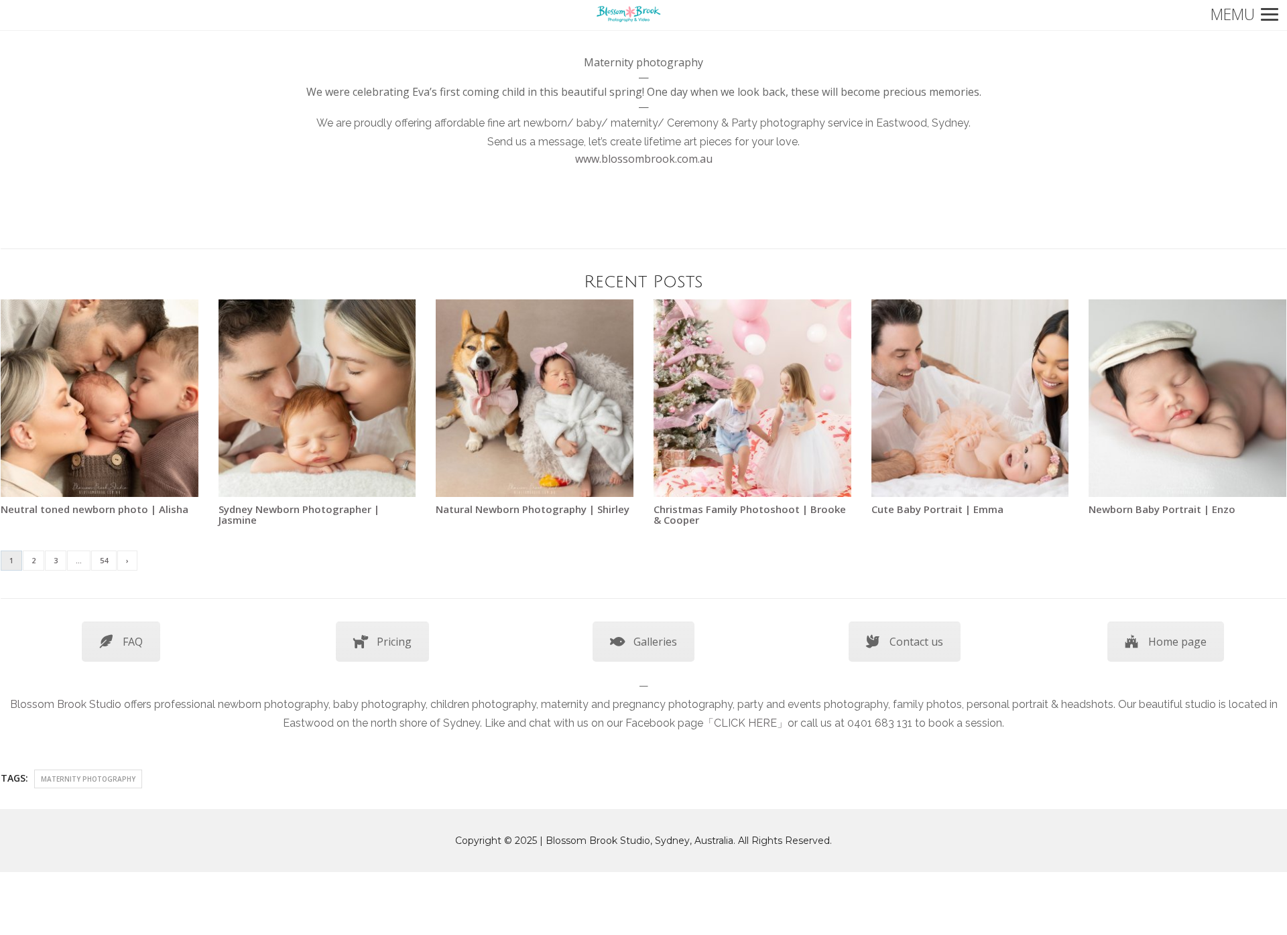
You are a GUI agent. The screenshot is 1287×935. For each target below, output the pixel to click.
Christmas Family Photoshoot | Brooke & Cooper (750, 514)
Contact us (916, 641)
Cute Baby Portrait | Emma (937, 509)
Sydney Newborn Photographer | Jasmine (299, 514)
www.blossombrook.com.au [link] (644, 158)
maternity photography (88, 779)
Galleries (655, 641)
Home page (1177, 641)
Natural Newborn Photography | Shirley (532, 509)
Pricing (394, 641)
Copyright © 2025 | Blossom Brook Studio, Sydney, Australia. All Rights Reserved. (643, 841)
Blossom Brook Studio (65, 704)
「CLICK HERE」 (745, 723)
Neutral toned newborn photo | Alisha (94, 509)
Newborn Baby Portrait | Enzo (1162, 509)
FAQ (133, 641)
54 (104, 560)
